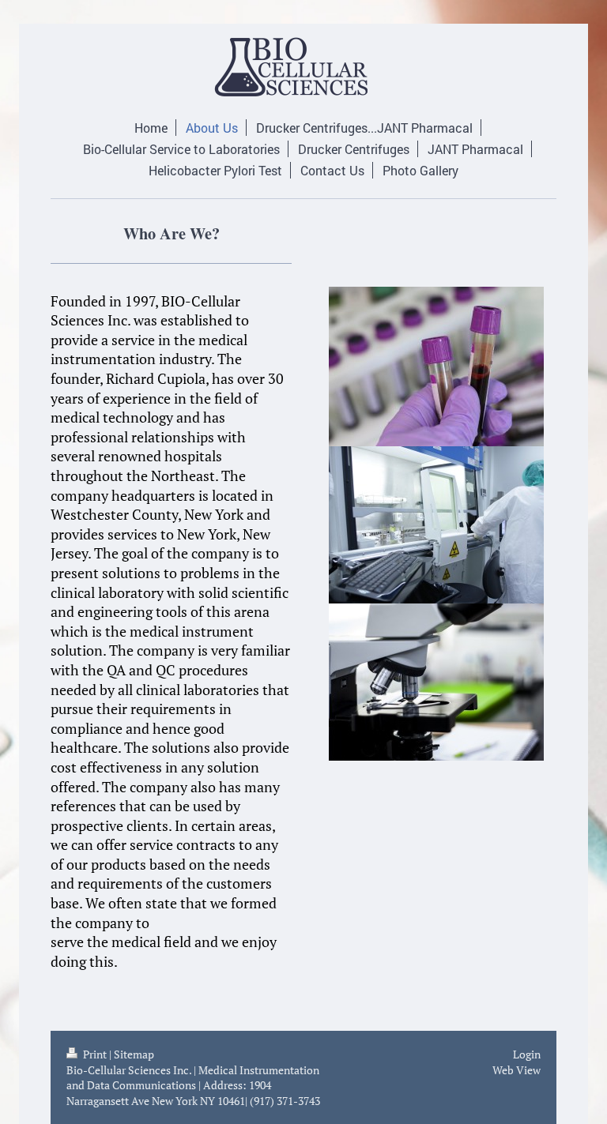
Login (527, 1054)
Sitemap (134, 1054)
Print (95, 1054)
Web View (516, 1069)
